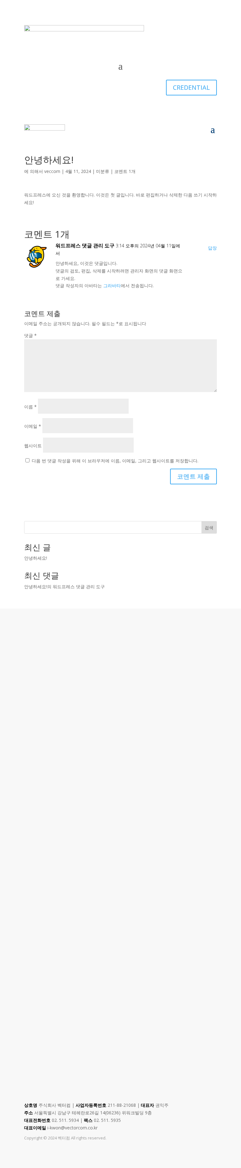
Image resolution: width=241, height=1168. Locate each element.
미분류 (102, 171)
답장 (212, 248)
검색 (209, 527)
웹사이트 (33, 446)
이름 (30, 407)
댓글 (30, 335)
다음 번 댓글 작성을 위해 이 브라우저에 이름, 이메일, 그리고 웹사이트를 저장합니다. (115, 461)
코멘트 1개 (125, 171)
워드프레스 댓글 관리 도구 (85, 245)
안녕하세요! (35, 558)
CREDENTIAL (191, 87)
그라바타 (112, 285)
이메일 (32, 426)
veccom (52, 171)
